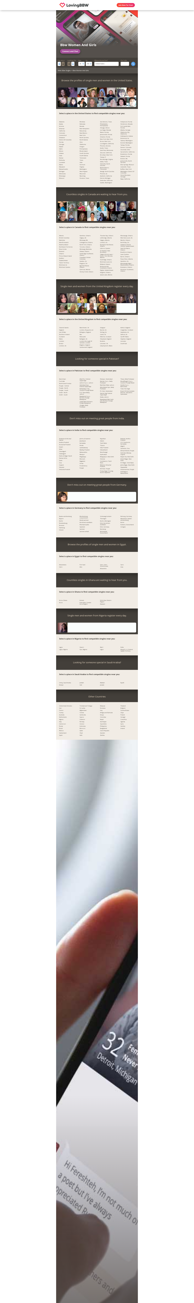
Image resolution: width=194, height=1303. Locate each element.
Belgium (123, 708)
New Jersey (83, 131)
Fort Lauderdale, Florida (125, 127)
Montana (82, 122)
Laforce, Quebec (105, 248)
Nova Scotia (62, 249)
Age (79, 60)
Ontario (61, 253)
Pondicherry (83, 466)
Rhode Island (83, 151)
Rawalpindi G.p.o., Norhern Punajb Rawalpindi (85, 398)
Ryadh (122, 683)
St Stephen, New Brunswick (105, 251)
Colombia (103, 717)
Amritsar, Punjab (105, 468)
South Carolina (84, 153)
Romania (102, 708)
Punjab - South (63, 390)
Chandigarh (62, 451)
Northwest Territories (66, 247)
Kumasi (82, 600)
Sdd (81, 685)
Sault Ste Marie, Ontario (125, 249)
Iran (60, 708)
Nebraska (82, 124)
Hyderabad (103, 454)
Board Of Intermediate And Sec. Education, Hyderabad (127, 392)
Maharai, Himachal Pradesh (105, 465)
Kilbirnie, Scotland (105, 337)
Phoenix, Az (103, 174)
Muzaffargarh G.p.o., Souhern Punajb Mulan (127, 382)
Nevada (82, 126)
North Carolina (84, 137)
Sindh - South (63, 395)
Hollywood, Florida (126, 122)
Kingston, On (83, 263)
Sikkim (102, 441)
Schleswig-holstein (105, 516)
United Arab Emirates (65, 706)
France (61, 710)
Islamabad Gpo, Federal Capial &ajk (85, 385)
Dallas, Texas (104, 161)
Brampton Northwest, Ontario (106, 245)
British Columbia (64, 238)
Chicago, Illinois (104, 128)
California (62, 131)
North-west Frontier (65, 383)
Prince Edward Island (65, 256)
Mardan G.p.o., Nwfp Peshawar (106, 382)
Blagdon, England (85, 345)
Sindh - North (63, 392)
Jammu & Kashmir (85, 438)
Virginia (82, 167)
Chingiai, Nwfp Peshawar (84, 406)
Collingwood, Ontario (86, 242)
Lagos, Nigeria (63, 649)
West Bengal (103, 452)
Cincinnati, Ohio (125, 149)
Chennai (102, 459)
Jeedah (102, 685)
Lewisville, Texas (125, 167)
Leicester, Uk (104, 343)
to (86, 60)
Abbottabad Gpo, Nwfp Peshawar (107, 388)
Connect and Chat (70, 51)
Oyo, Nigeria (83, 649)
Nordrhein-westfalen (86, 522)
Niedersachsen (84, 520)
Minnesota (62, 174)
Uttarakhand (103, 450)
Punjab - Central (64, 386)
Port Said (82, 565)
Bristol (61, 343)
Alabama (61, 122)
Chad (81, 733)
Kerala (81, 445)
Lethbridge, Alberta (106, 238)
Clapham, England (125, 339)
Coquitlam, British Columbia (85, 258)
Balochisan (62, 379)
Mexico (61, 730)
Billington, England (85, 332)
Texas (81, 160)
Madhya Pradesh (85, 450)
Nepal (102, 719)
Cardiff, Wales (124, 337)
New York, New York (106, 139)
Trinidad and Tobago (86, 706)
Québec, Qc (83, 261)
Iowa (60, 155)
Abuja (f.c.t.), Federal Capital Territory (126, 650)
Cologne (123, 527)
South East (123, 343)
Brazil (61, 728)
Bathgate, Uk (83, 339)
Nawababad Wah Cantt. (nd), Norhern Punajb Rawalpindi (107, 401)
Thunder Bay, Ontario (106, 235)
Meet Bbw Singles (64, 70)
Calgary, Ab (83, 238)
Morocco (82, 728)
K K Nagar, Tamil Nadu (127, 463)
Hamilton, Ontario (85, 235)
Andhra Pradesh (64, 442)
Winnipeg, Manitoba (86, 249)
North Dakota (84, 140)
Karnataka (83, 443)
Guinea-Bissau (124, 710)
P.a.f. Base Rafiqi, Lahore (85, 393)
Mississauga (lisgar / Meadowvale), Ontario (127, 264)
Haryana (61, 467)
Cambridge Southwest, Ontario (86, 254)
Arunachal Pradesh (65, 444)
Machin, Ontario (125, 240)
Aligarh (122, 446)
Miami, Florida (104, 132)
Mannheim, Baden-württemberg (126, 519)
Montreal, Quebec (64, 267)
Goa (60, 463)
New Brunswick (63, 242)
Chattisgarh (62, 453)
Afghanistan (83, 710)
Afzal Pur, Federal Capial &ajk (85, 379)
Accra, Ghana (63, 600)
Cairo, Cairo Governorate (104, 565)
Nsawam (102, 604)
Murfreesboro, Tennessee (104, 168)
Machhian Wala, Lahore (107, 385)
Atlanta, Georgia (125, 130)
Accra (61, 602)
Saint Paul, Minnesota (106, 150)
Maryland (62, 167)
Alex (81, 567)
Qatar (81, 730)
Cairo (60, 567)
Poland (122, 715)
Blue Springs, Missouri (127, 164)
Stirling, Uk (103, 332)
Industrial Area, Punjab (127, 469)
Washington (83, 169)
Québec (61, 258)
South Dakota (84, 155)
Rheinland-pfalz (84, 524)
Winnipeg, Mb (84, 240)
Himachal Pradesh (64, 469)
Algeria (61, 719)
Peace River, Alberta (126, 259)
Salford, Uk (123, 334)
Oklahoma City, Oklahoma (125, 133)
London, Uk (62, 346)
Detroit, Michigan (105, 178)
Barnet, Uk (103, 330)
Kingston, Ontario (105, 272)
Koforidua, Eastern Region (105, 601)
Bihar (60, 449)
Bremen (61, 525)
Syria (121, 724)
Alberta (61, 235)
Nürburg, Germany (126, 516)
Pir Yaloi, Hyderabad (106, 391)
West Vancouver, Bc (126, 238)
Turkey (61, 712)
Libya (122, 712)
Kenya (102, 715)
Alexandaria (62, 565)
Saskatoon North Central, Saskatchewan (127, 245)
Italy (60, 721)
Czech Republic (104, 730)
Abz (81, 334)
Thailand (123, 706)
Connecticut (63, 135)
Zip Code (124, 60)
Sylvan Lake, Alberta (106, 275)
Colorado (62, 133)
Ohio (81, 142)
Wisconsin (83, 174)
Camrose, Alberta (85, 269)
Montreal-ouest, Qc (106, 262)
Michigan (62, 171)
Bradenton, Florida (126, 154)
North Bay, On (124, 242)
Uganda (122, 721)
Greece (82, 724)
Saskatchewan (63, 260)
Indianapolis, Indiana (126, 136)
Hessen (61, 530)
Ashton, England (125, 327)
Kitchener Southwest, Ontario (127, 270)
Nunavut (61, 251)
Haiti (81, 735)
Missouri (61, 178)
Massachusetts (63, 169)
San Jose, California (106, 152)
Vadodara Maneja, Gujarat (125, 453)
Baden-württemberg (65, 516)
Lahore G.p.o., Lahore (86, 383)
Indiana (61, 153)
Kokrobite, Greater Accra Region (85, 603)
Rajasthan (103, 438)
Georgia (61, 144)
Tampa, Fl (103, 157)
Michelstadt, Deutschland (104, 532)
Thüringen (103, 518)
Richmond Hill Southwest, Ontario (106, 267)
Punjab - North (63, 388)
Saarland (82, 527)
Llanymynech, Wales (106, 346)
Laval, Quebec (124, 254)
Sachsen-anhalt (84, 531)
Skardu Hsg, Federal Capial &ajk (106, 394)
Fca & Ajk (62, 381)
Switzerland (62, 733)
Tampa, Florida (125, 145)
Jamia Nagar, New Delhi (127, 465)
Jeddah (82, 683)
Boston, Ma (123, 158)
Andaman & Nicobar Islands (65, 439)
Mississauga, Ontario (126, 235)
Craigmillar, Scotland (126, 330)
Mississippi (62, 176)
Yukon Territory (64, 263)
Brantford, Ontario (126, 252)
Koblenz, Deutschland (127, 524)
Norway (82, 721)
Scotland (62, 337)
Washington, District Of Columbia (127, 172)
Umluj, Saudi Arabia (65, 683)
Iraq (101, 710)
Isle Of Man (62, 332)
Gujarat (61, 465)
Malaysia (102, 706)
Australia (61, 715)
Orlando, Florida (105, 137)
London (61, 341)
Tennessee (83, 158)
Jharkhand (83, 441)
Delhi (60, 460)
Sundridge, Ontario (106, 259)
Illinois (61, 151)
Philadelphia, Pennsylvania (104, 124)
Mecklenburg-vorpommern (84, 517)
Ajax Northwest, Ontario (84, 266)
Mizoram (82, 459)
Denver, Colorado (125, 147)
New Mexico (83, 133)
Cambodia (83, 715)
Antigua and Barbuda (106, 712)
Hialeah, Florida (125, 156)
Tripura (102, 445)
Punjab (82, 468)
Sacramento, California (127, 152)
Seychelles (103, 724)
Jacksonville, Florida (106, 134)
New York (83, 135)
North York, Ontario (86, 244)
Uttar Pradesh (104, 447)
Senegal (122, 717)
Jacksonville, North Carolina (126, 161)
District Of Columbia (65, 140)
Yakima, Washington (126, 140)
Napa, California (125, 179)
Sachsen (82, 529)
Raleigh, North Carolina (107, 171)
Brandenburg (63, 523)
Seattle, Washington (106, 182)
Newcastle (83, 337)
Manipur (82, 454)
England (61, 330)
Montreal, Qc (63, 265)
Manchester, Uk (84, 327)
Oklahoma (83, 144)
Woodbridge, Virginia (106, 159)
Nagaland (82, 461)
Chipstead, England (105, 339)
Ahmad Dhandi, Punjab (127, 450)
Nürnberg (103, 529)
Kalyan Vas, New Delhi (127, 457)
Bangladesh (103, 728)
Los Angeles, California (107, 143)
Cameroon (62, 724)
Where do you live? (101, 60)
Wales (61, 339)
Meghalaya (83, 457)
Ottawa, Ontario (84, 251)
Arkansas (61, 128)
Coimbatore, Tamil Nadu (105, 461)
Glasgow (102, 327)
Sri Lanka (82, 708)
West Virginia (83, 171)
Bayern (61, 518)
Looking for (71, 60)
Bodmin (102, 341)
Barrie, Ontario (125, 256)
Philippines (103, 726)
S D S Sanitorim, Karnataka (125, 443)
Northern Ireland (64, 334)
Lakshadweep (84, 447)
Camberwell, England (86, 347)
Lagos (61, 647)
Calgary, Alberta (104, 240)
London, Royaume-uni (86, 330)
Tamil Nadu (103, 443)
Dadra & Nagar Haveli (65, 456)
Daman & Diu (63, 458)
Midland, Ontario (105, 264)
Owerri (82, 647)
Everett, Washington (126, 143)
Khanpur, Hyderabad (106, 379)
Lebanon (82, 719)
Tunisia (82, 712)
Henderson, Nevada (126, 124)
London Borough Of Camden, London (86, 341)
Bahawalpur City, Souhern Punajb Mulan (87, 389)
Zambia (102, 735)
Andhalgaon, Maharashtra (124, 472)
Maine (61, 164)
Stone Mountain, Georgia (125, 175)
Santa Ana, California (106, 180)
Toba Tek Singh (125, 389)
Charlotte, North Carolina (105, 164)
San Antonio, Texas (106, 122)
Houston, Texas (84, 178)
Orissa (81, 463)
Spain (61, 735)
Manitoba (62, 240)
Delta (122, 647)
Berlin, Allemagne (105, 521)
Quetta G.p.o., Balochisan (124, 385)
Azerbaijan (103, 721)
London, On (103, 242)
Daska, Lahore (104, 397)
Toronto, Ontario (85, 247)
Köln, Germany (104, 527)
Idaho (61, 149)
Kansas (61, 158)
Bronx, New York (105, 141)
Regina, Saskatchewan (106, 270)
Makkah (102, 683)
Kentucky (62, 160)
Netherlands (63, 717)
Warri (101, 647)
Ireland (122, 728)
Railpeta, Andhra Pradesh (125, 439)
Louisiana (62, 162)
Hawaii (61, 146)
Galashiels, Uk (124, 332)
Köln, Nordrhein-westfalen (105, 523)
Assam (61, 447)
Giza (121, 567)
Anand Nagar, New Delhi (125, 459)
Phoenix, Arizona (105, 146)
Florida (61, 142)
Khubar (61, 685)
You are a (61, 60)
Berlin (61, 521)
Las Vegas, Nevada (105, 130)
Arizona (61, 126)
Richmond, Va (124, 138)
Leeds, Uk (103, 334)
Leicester (123, 341)
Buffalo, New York (126, 169)
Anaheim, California (106, 176)
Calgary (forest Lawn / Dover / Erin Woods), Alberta (106, 256)
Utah (81, 162)
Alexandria (103, 568)
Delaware (62, 137)
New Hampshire (84, 128)
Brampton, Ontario (126, 267)
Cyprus (82, 717)
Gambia (122, 726)
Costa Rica (123, 719)
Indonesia (83, 726)
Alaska (61, 124)
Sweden (102, 733)
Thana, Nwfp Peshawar (127, 379)
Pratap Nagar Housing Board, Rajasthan (106, 471)
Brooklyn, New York (106, 155)
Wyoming (82, 176)
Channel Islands (63, 327)
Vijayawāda (123, 467)
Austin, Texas (104, 148)
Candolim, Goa (125, 448)
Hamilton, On (124, 261)
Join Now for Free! (126, 5)
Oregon (82, 146)
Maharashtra (83, 452)
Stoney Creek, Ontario (86, 272)
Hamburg (62, 527)
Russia (61, 726)
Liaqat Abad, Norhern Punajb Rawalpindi (86, 402)
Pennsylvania (83, 149)
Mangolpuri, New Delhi (107, 457)
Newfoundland (63, 244)
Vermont (82, 164)
